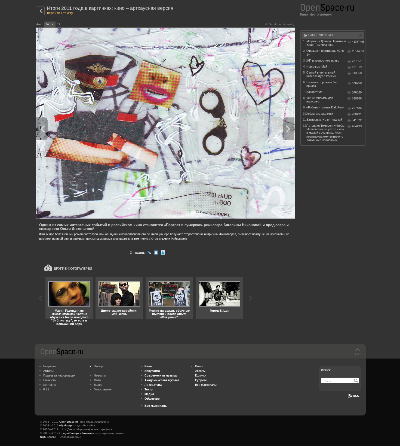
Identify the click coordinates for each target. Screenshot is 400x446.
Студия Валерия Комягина (76, 433)
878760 (357, 82)
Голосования (103, 389)
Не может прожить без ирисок (321, 84)
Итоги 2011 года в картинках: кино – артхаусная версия (110, 8)
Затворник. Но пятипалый (324, 119)
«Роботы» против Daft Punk (325, 107)
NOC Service (48, 436)
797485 (357, 108)
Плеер (98, 366)
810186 (357, 98)
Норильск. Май (316, 66)
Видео (98, 384)
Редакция (49, 366)
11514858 (358, 51)
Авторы (48, 370)
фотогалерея (321, 14)
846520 (357, 92)
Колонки (200, 375)
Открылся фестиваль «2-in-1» (325, 52)
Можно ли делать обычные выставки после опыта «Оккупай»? (169, 314)
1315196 (357, 67)
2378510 (357, 61)
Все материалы (206, 384)
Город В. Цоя (219, 310)
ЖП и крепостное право (322, 60)
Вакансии (49, 380)
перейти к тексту (60, 13)
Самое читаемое (321, 35)
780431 (357, 114)
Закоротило (314, 91)
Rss (356, 396)
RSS (46, 389)
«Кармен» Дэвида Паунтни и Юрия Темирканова (326, 43)
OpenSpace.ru (68, 421)
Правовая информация (59, 375)
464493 (357, 126)
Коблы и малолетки (319, 113)
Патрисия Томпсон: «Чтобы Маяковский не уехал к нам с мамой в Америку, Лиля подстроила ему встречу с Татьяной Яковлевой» (325, 133)
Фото (97, 380)
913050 (357, 73)
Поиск (326, 370)
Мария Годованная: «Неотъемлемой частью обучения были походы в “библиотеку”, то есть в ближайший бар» (69, 317)
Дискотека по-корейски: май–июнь (119, 312)
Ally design (66, 425)
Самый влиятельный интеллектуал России (321, 74)
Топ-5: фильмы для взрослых (319, 99)
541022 (357, 120)
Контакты (49, 384)
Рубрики (201, 380)
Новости (100, 375)
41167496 (358, 41)
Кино (304, 14)
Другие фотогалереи (73, 269)
